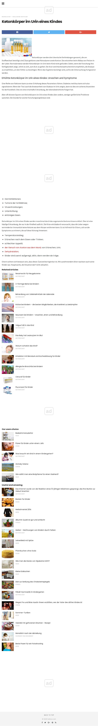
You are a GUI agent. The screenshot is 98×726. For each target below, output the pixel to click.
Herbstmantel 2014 (23, 509)
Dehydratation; (12, 251)
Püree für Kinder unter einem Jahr (30, 443)
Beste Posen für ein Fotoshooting (29, 643)
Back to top (49, 715)
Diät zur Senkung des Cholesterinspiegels (33, 582)
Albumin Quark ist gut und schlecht (30, 520)
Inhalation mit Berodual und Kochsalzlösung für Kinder (38, 356)
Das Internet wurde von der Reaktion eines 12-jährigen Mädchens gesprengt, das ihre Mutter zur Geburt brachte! (55, 490)
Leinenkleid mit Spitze (24, 540)
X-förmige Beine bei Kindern (27, 284)
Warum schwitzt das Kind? (27, 346)
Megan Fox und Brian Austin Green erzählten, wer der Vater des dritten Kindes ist (49, 602)
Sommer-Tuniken (23, 612)
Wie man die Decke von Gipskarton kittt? (33, 561)
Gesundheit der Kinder (20, 17)
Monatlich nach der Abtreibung (28, 633)
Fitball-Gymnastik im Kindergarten (30, 592)
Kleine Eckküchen (23, 571)
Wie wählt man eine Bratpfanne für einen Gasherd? (37, 474)
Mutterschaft (6, 17)
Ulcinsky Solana (22, 464)
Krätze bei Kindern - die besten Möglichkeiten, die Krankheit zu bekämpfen (47, 304)
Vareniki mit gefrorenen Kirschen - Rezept (33, 623)
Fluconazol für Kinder (24, 387)
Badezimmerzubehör (24, 433)
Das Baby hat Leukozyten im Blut (29, 335)
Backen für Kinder (23, 499)
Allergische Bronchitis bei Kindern (29, 366)
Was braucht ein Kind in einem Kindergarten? (34, 453)
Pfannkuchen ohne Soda (26, 551)
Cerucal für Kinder (23, 377)
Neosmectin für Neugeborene (28, 273)
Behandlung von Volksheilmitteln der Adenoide (35, 294)
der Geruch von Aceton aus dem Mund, (23, 247)
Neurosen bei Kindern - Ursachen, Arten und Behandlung (39, 315)
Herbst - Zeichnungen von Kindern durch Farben (36, 530)
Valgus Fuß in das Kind (25, 325)
